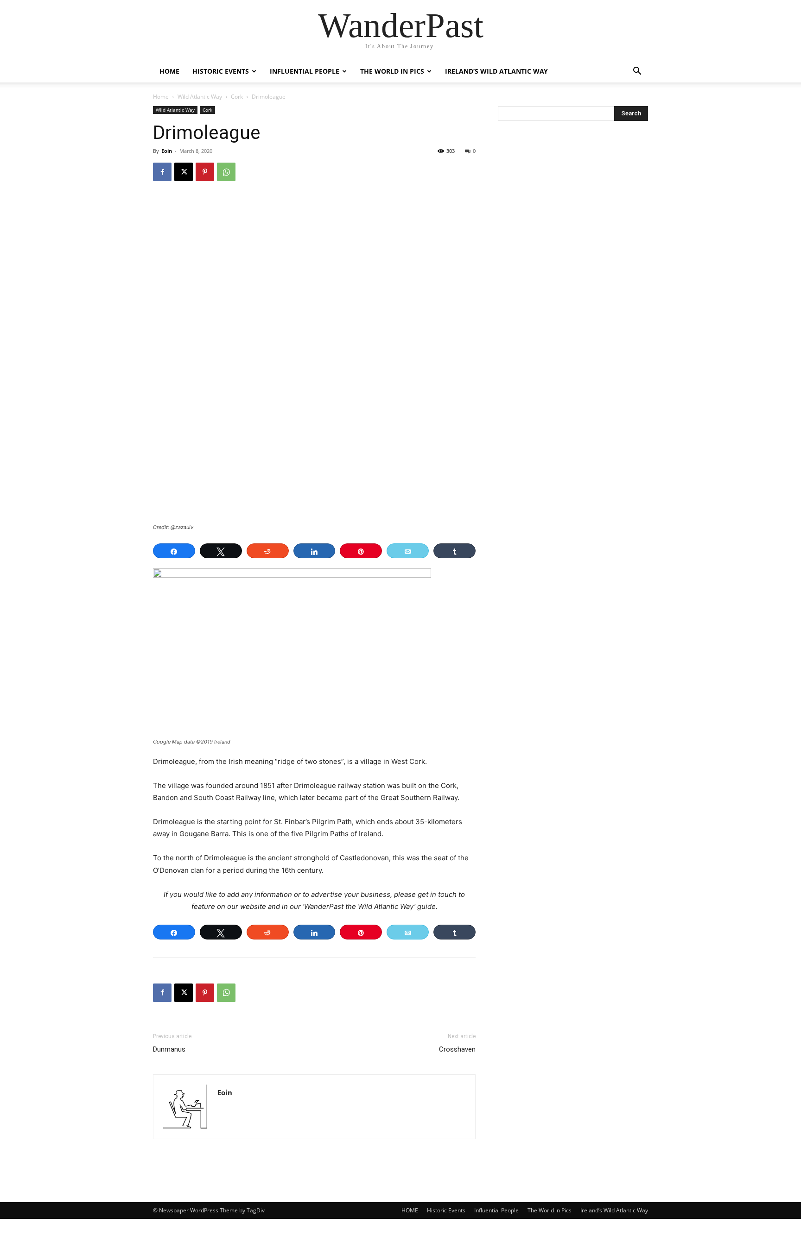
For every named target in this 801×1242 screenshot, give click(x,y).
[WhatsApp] (226, 172)
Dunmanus (169, 1049)
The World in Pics (392, 71)
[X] (183, 172)
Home (161, 97)
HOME (169, 71)
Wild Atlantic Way (200, 97)
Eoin (166, 150)
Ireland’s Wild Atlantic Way (496, 71)
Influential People (304, 71)
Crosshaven (457, 1049)
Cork (237, 97)
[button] (637, 72)
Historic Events (220, 71)
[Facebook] (162, 172)
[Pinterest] (205, 172)
